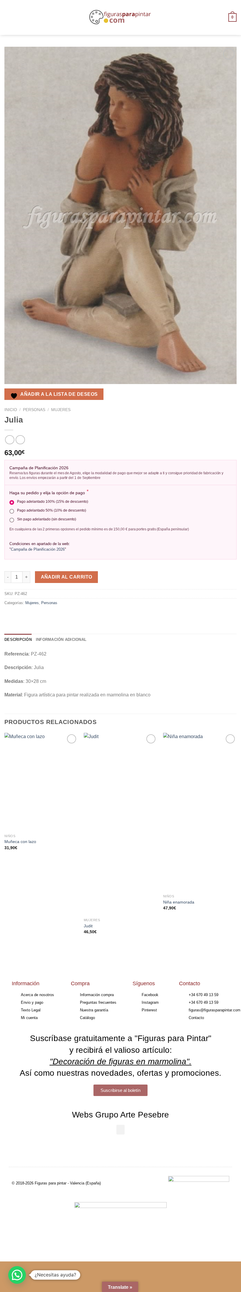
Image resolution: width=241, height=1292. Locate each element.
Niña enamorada (178, 902)
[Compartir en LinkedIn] (63, 616)
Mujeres (61, 410)
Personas (34, 410)
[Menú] (7, 17)
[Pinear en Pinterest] (52, 616)
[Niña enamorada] (200, 812)
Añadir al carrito (66, 576)
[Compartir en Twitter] (31, 616)
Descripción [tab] (18, 639)
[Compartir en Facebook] (20, 616)
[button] (120, 1130)
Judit (88, 926)
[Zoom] (12, 377)
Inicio (10, 410)
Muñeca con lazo (20, 841)
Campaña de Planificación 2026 (38, 549)
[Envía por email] (41, 616)
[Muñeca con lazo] (41, 782)
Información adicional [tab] (61, 639)
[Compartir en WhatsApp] (10, 616)
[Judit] (120, 824)
